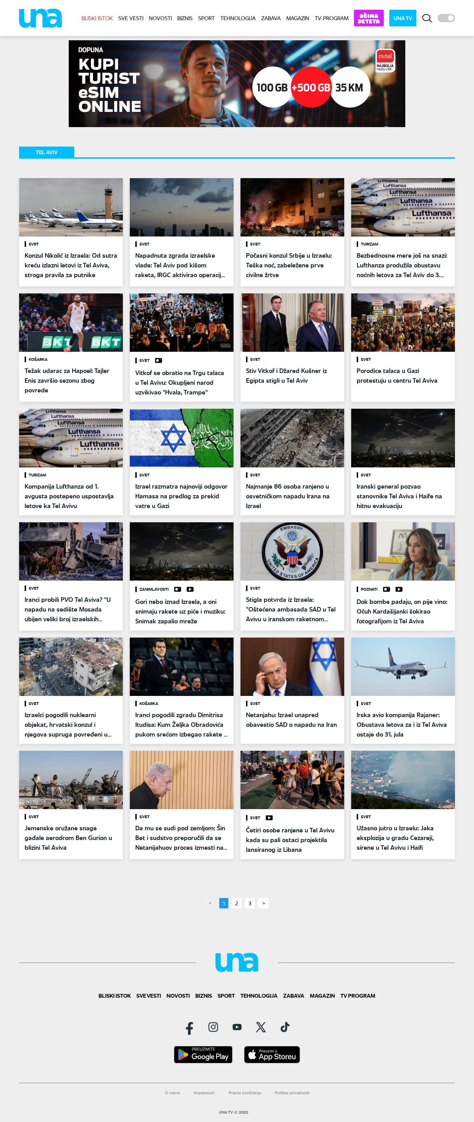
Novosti (160, 18)
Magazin (297, 18)
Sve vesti (130, 18)
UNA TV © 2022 (233, 1112)
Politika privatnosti (292, 1092)
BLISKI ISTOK (97, 18)
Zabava (271, 18)
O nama (172, 1092)
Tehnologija (238, 18)
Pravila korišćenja (245, 1092)
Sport (206, 18)
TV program (331, 18)
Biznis (185, 18)
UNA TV (402, 18)
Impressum (204, 1092)
